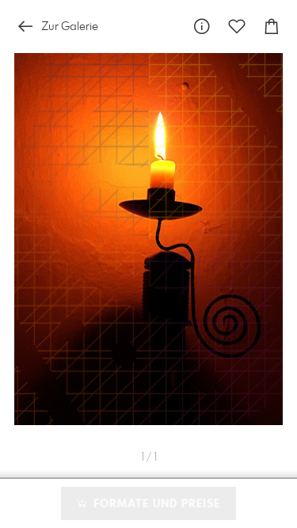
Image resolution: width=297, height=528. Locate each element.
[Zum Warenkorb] (271, 26)
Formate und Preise (154, 504)
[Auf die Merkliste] (236, 26)
